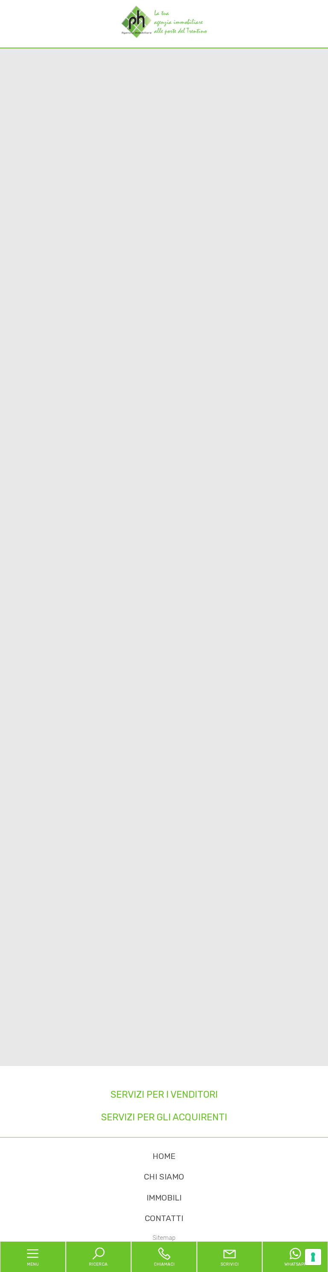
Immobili (164, 1198)
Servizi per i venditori (164, 1094)
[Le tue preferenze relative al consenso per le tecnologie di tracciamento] (313, 1257)
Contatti (164, 1218)
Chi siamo (164, 1177)
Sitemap (164, 1238)
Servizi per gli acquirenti (164, 1117)
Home (164, 1156)
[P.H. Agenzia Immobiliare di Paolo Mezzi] (164, 23)
